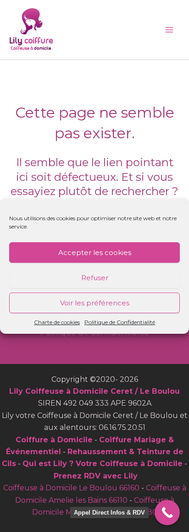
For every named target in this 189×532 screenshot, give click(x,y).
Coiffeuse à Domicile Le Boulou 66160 (71, 487)
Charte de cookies (57, 322)
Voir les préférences (94, 303)
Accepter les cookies (94, 252)
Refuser (94, 277)
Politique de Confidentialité (119, 322)
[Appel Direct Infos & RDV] (167, 512)
